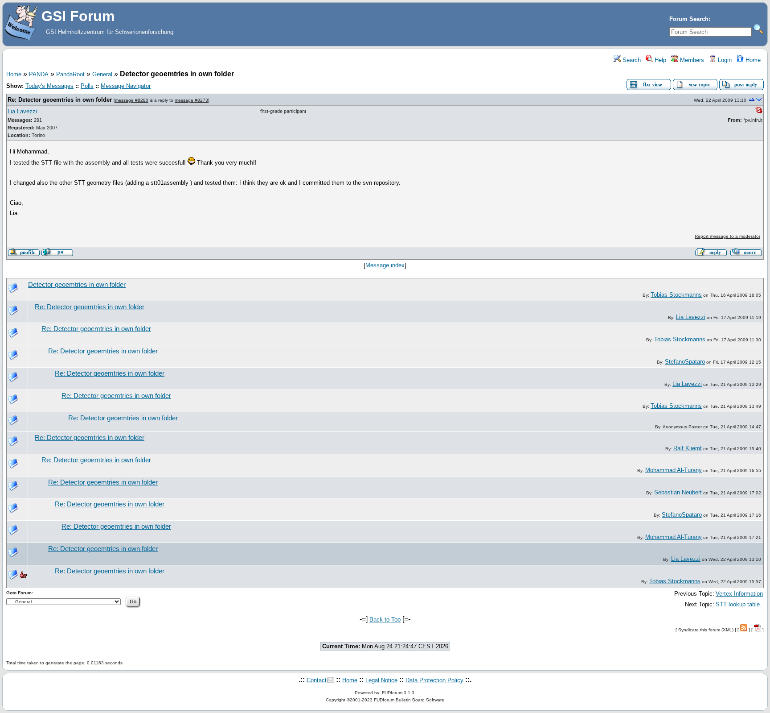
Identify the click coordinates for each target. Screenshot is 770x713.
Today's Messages (49, 86)
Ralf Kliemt (687, 448)
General (102, 74)
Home (752, 60)
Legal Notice (381, 680)
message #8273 (191, 100)
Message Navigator (126, 86)
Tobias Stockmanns (676, 294)
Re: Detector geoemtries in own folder (60, 99)
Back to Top (385, 619)
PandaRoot (70, 74)
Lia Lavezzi (22, 111)
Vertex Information (739, 593)
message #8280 (131, 100)
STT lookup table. (739, 604)
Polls (87, 86)
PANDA (39, 74)
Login (724, 60)
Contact (317, 680)
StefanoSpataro (685, 361)
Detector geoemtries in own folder (77, 284)
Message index (385, 265)
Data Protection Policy (434, 680)
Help (659, 60)
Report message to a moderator (727, 236)
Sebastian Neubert (678, 492)
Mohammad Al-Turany (673, 470)
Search (631, 60)
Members (691, 60)
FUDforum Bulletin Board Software (409, 699)
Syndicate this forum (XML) (705, 629)
